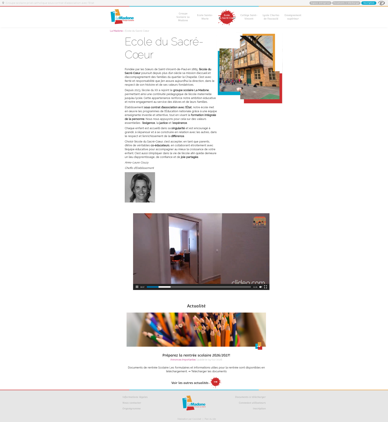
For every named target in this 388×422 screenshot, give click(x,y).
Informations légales (135, 397)
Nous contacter (131, 402)
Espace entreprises (320, 3)
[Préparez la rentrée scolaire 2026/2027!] (196, 330)
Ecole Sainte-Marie (205, 17)
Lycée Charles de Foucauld (271, 17)
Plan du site (210, 419)
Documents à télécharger (346, 3)
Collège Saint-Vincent (249, 17)
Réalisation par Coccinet (189, 419)
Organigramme (131, 408)
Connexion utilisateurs (252, 402)
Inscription (368, 3)
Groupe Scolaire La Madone (183, 17)
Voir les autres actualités (190, 383)
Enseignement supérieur (292, 17)
